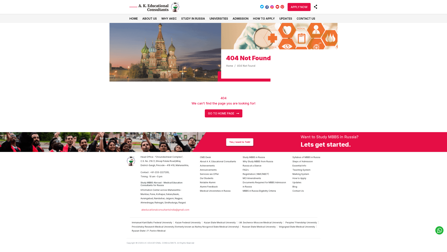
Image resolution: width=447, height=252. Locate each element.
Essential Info (299, 165)
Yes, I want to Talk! (239, 142)
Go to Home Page (222, 113)
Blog (294, 186)
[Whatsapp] (439, 230)
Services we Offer (209, 174)
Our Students (206, 178)
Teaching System (301, 170)
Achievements (207, 165)
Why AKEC (169, 18)
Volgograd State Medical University (297, 226)
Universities (219, 18)
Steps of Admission (302, 161)
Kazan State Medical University (220, 222)
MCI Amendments (252, 178)
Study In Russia (193, 18)
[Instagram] (272, 6)
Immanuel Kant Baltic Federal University (152, 222)
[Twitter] (261, 6)
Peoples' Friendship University (301, 222)
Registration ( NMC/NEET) (256, 174)
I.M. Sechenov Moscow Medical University (260, 222)
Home (133, 18)
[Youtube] (277, 6)
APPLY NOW (299, 7)
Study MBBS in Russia (254, 157)
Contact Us (306, 18)
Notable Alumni (207, 182)
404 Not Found (246, 65)
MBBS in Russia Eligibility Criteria (259, 191)
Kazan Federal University (188, 222)
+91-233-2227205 (159, 172)
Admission (240, 18)
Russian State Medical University (259, 226)
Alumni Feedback (209, 186)
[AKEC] (155, 7)
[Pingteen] (282, 6)
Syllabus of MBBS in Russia (306, 157)
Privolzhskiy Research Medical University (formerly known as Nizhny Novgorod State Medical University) (185, 226)
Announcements (208, 170)
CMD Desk (205, 157)
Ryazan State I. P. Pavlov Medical (149, 230)
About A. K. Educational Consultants (218, 161)
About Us (149, 18)
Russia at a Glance (252, 165)
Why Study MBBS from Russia (258, 161)
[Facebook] (266, 6)
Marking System (300, 174)
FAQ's (246, 170)
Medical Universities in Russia (215, 191)
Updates (285, 18)
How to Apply (264, 18)
